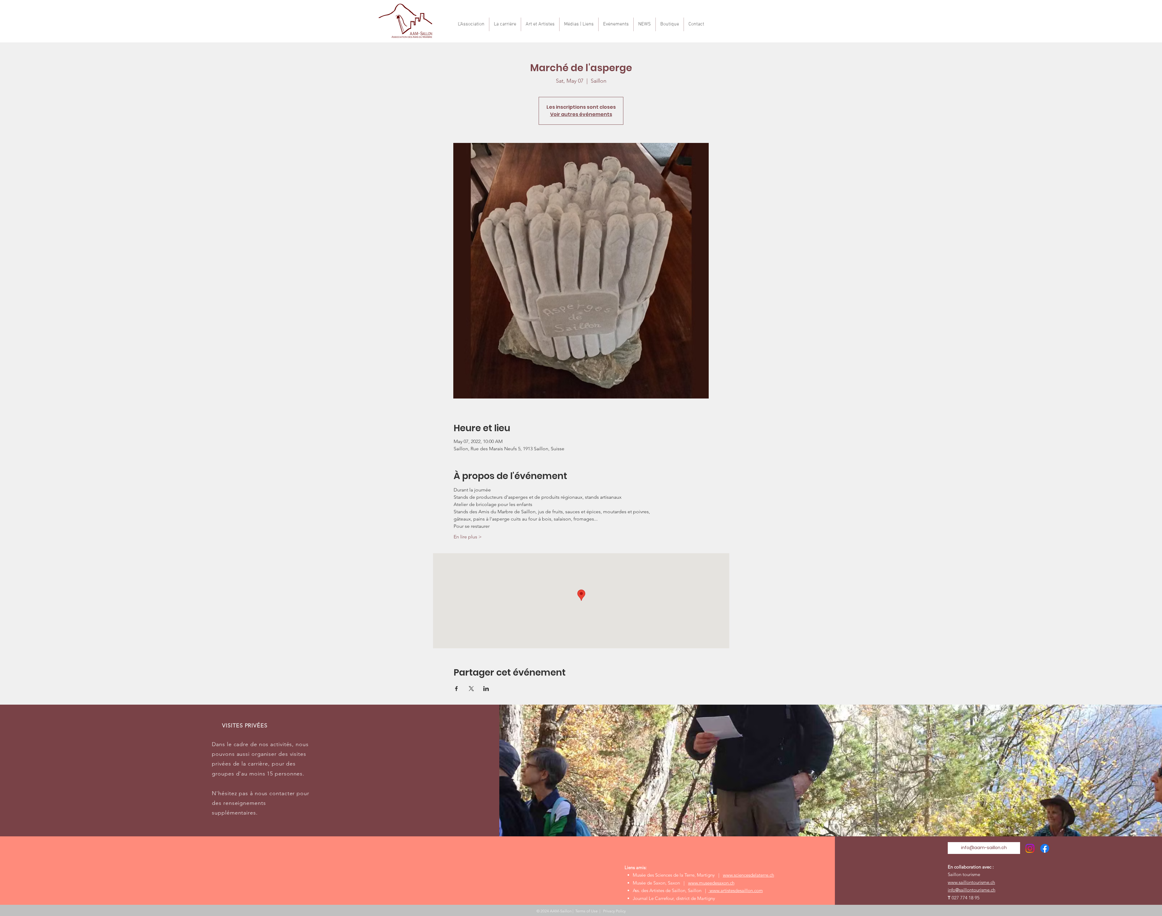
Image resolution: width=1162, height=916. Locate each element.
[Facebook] (1045, 848)
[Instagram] (1030, 848)
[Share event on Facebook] (456, 688)
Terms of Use (586, 911)
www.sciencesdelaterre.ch (748, 875)
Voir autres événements (581, 114)
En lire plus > (468, 537)
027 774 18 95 (966, 898)
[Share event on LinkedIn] (486, 688)
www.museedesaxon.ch (711, 883)
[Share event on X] (471, 688)
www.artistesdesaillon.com (735, 890)
